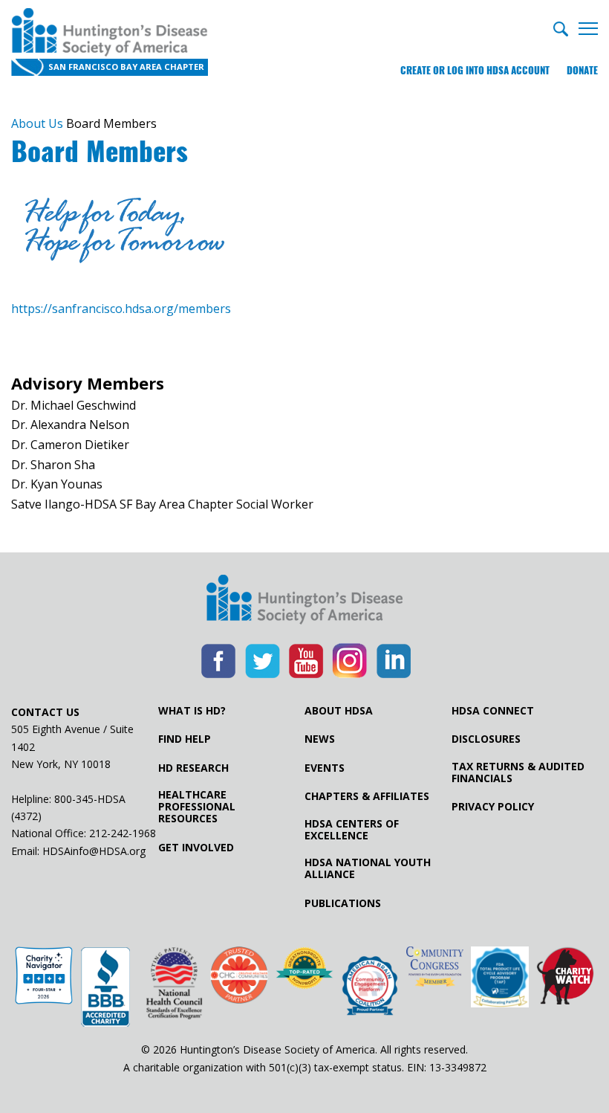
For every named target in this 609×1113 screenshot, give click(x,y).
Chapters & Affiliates (366, 796)
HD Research (193, 768)
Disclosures (486, 739)
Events (324, 768)
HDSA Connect (493, 711)
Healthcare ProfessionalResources (196, 807)
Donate (582, 70)
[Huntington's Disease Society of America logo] (304, 601)
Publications (342, 903)
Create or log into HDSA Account (475, 70)
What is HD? (192, 711)
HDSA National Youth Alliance (367, 868)
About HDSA (338, 711)
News (319, 739)
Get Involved (196, 848)
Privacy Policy (493, 807)
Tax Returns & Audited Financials (518, 772)
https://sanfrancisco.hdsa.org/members (121, 308)
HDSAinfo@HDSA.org (94, 851)
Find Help (184, 739)
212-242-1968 (122, 833)
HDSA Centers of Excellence (351, 830)
